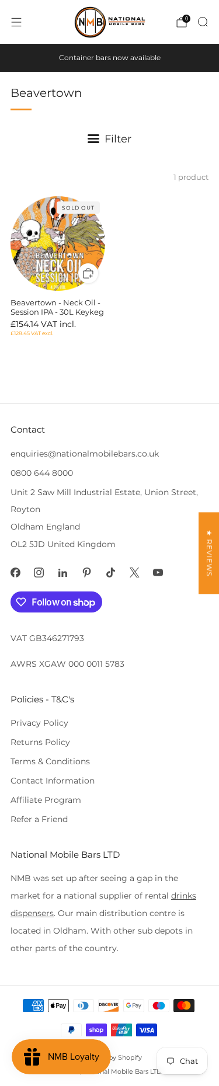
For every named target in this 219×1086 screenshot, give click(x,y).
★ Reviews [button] (209, 553)
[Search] (202, 21)
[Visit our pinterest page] (87, 572)
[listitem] (109, 58)
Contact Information (53, 780)
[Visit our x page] (135, 572)
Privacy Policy (39, 723)
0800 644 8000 (42, 473)
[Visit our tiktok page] (111, 572)
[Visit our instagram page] (39, 572)
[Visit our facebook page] (15, 572)
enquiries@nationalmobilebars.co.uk (85, 453)
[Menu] (16, 22)
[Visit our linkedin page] (63, 572)
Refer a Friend (39, 819)
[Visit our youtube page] (159, 572)
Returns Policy (40, 742)
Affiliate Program (46, 800)
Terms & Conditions (50, 761)
